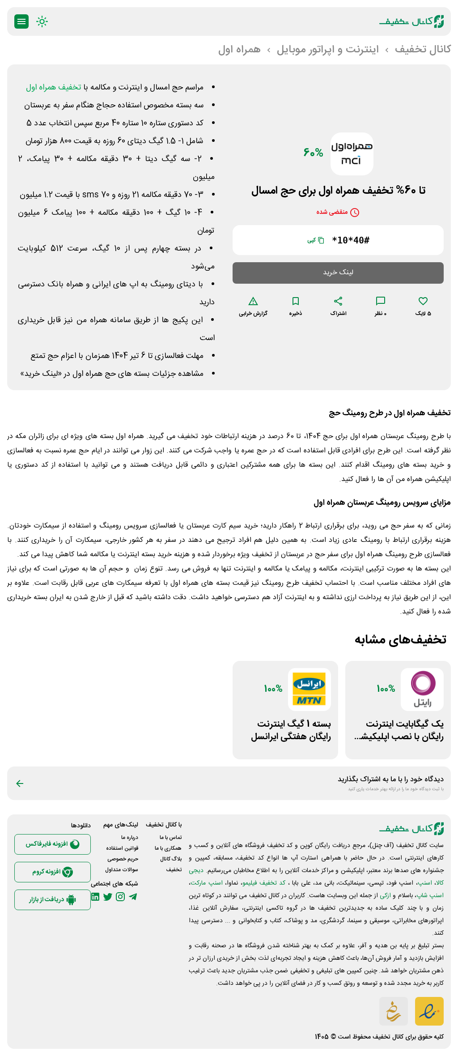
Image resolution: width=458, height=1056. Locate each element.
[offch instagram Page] (120, 896)
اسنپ (425, 883)
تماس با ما (171, 837)
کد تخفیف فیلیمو (264, 883)
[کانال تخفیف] (411, 21)
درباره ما (129, 837)
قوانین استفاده (122, 848)
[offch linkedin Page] (95, 896)
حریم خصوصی (122, 859)
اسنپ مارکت (206, 883)
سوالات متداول (121, 869)
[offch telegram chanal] (132, 896)
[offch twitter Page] (107, 896)
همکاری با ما (168, 848)
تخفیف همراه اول (53, 87)
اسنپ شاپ (430, 895)
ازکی (385, 895)
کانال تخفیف (388, 1037)
